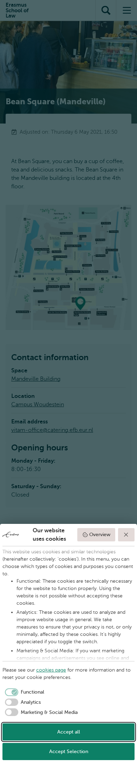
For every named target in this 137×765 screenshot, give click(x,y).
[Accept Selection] (126, 534)
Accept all (68, 732)
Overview (99, 534)
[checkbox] (23, 692)
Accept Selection (68, 751)
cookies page (51, 670)
